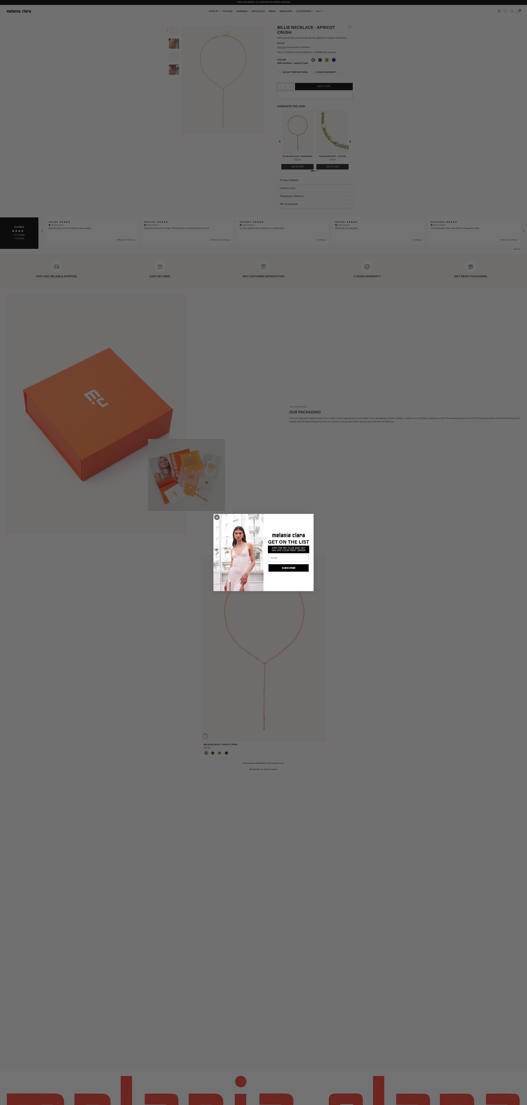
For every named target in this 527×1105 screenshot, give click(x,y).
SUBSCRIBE (288, 568)
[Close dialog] (217, 517)
